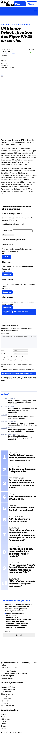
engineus (3, 60)
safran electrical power (8, 67)
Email (3, 353)
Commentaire (5, 333)
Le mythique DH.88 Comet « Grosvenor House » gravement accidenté (20, 438)
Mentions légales (7, 676)
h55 (2, 62)
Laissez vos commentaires (8, 53)
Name (3, 350)
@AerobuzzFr (6, 663)
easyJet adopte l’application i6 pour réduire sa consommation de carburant (22, 402)
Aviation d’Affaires (8, 687)
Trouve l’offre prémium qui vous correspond (15, 312)
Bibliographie (6, 719)
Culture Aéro (6, 692)
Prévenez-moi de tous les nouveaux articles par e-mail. (18, 369)
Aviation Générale (20, 24)
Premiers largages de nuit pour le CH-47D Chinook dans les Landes (21, 430)
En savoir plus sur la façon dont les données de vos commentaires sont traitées (19, 378)
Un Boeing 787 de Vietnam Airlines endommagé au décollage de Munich (22, 424)
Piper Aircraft (5, 63)
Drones (4, 726)
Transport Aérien (13, 398)
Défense (4, 696)
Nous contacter (7, 678)
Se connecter (31, 3)
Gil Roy (33, 50)
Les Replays (5, 667)
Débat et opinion (7, 694)
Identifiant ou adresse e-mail (13, 224)
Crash (3, 724)
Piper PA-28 (4, 65)
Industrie (11, 406)
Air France (5, 717)
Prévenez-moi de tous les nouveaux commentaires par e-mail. (17, 365)
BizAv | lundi (11, 615)
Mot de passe (7, 231)
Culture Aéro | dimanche (15, 628)
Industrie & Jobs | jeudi (15, 621)
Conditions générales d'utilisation (14, 673)
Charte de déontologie (9, 671)
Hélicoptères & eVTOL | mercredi (18, 619)
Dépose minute (6, 698)
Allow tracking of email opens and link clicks (15, 360)
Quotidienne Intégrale (15, 613)
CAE (2, 58)
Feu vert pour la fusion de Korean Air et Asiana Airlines (21, 417)
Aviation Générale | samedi (16, 626)
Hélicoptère (11, 427)
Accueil (5, 24)
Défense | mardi (12, 617)
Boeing (3, 721)
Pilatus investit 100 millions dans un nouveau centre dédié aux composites (22, 410)
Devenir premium (17, 3)
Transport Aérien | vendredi (17, 624)
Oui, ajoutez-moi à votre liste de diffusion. (14, 357)
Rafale (3, 728)
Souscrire (7, 274)
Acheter (6, 257)
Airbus (3, 715)
